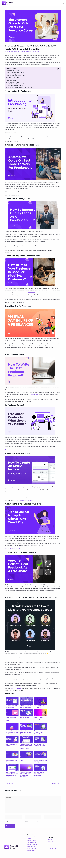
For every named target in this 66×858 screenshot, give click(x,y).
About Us (50, 839)
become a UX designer (16, 688)
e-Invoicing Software (32, 844)
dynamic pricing (32, 292)
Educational (24, 3)
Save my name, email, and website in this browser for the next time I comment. (26, 821)
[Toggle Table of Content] (57, 69)
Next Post (55, 783)
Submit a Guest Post (55, 3)
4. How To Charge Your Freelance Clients (15, 75)
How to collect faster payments (12, 548)
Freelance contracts (10, 449)
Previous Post (11, 783)
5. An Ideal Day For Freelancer (13, 77)
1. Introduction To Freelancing (13, 70)
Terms (49, 845)
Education (17, 51)
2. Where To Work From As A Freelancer (15, 72)
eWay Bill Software (31, 846)
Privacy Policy (51, 843)
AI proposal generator (33, 394)
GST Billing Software (32, 842)
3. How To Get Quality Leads (12, 74)
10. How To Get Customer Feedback (14, 85)
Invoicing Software (31, 840)
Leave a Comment (9, 51)
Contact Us (50, 841)
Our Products (43, 3)
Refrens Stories (34, 3)
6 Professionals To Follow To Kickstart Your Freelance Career (20, 87)
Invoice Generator (31, 848)
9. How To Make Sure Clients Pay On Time (15, 83)
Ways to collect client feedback (12, 594)
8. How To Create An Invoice (12, 82)
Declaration (50, 847)
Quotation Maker (31, 850)
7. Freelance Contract (11, 80)
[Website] (52, 817)
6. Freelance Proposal (11, 79)
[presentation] (27, 3)
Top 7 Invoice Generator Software (25, 500)
